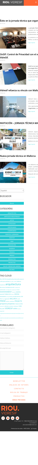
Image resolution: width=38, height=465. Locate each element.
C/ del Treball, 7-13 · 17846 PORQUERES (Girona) (25, 421)
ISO (7, 296)
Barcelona (2, 287)
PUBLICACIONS (19, 304)
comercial (14, 289)
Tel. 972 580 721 (33, 422)
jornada (10, 296)
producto (12, 301)
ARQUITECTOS (12, 213)
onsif (18, 298)
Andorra (19, 281)
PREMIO (7, 301)
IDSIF (12, 241)
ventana (11, 306)
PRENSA (12, 255)
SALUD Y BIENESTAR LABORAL (12, 266)
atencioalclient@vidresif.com (30, 424)
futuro (12, 294)
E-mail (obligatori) (5, 333)
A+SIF (15, 281)
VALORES (12, 270)
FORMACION (8, 294)
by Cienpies (34, 428)
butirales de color (10, 287)
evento (18, 292)
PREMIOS (12, 252)
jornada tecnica (16, 296)
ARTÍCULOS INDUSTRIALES (12, 216)
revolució (2, 306)
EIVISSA (17, 289)
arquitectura (13, 284)
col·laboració (8, 289)
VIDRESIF (9, 308)
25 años (12, 281)
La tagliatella (6, 298)
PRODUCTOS (12, 259)
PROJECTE (18, 301)
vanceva (6, 306)
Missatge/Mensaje (5, 348)
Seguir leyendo (31, 42)
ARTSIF (12, 220)
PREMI (3, 301)
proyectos (11, 304)
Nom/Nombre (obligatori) (7, 328)
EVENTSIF (12, 238)
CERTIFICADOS (12, 227)
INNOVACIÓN (12, 245)
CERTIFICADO (2, 289)
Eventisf (14, 292)
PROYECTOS (11, 262)
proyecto (3, 303)
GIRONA (16, 294)
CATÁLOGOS (12, 224)
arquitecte (2, 284)
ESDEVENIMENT (6, 292)
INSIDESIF (12, 248)
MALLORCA (13, 299)
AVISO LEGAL (27, 428)
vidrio (15, 308)
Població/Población (5, 343)
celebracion (17, 287)
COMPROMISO (12, 231)
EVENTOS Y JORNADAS (12, 234)
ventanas (16, 306)
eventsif (2, 294)
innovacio (3, 296)
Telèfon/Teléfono (5, 338)
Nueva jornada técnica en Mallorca (18, 155)
